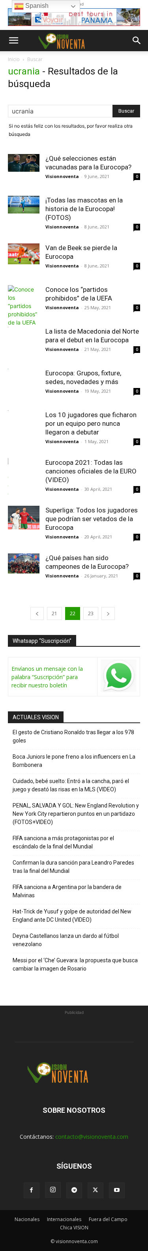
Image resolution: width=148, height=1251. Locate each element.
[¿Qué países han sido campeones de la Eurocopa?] (23, 563)
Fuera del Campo (108, 1219)
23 (91, 613)
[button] (13, 40)
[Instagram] (53, 1190)
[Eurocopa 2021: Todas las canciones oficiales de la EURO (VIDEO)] (23, 490)
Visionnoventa (62, 176)
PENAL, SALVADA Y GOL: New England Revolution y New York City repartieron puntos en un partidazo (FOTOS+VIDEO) (76, 813)
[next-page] (108, 613)
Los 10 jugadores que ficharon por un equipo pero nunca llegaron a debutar (91, 423)
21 (54, 613)
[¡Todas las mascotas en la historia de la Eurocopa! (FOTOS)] (23, 204)
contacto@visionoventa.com (91, 1136)
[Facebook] (31, 1190)
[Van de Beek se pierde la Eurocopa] (23, 253)
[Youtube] (117, 1190)
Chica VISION (74, 1227)
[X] (95, 1190)
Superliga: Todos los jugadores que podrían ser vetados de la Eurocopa (91, 518)
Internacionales (64, 1219)
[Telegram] (74, 1190)
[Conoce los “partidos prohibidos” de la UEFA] (23, 306)
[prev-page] (37, 613)
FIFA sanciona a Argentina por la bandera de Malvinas (67, 891)
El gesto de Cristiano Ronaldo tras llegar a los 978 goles (73, 736)
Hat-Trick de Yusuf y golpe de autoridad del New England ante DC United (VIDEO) (72, 915)
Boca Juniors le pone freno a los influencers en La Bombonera (74, 761)
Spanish (36, 5)
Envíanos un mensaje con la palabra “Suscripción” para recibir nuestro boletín (47, 677)
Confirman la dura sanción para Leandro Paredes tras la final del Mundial (73, 866)
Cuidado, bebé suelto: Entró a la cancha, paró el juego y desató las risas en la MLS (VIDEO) (71, 785)
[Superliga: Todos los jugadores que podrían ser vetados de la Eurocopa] (23, 517)
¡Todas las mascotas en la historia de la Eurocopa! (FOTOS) (84, 208)
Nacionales (27, 1219)
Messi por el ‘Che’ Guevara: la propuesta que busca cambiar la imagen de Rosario (75, 964)
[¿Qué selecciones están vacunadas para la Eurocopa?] (23, 163)
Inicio (14, 59)
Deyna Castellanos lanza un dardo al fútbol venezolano (66, 940)
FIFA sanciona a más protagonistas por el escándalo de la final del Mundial (63, 842)
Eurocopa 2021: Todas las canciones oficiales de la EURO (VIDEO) (91, 471)
